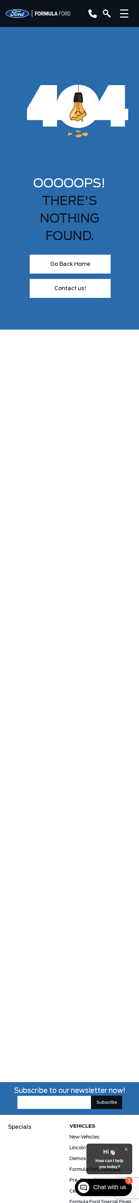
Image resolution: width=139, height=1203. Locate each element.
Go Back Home (70, 264)
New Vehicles (85, 1137)
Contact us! (70, 288)
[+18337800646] (91, 13)
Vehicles (82, 1126)
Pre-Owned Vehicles (93, 1180)
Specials (19, 1127)
